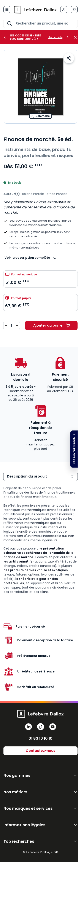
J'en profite (55, 37)
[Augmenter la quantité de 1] (17, 325)
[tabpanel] (40, 540)
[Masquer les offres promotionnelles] (76, 37)
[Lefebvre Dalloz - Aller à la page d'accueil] (35, 9)
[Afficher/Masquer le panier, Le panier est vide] (74, 9)
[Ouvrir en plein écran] (40, 86)
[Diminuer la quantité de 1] (6, 325)
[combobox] (40, 23)
